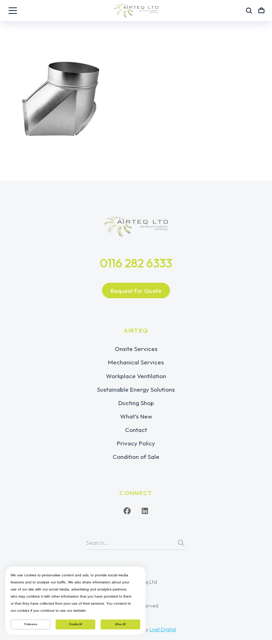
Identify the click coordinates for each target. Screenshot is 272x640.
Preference (30, 624)
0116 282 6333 (136, 263)
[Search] (181, 542)
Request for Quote (136, 290)
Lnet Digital (162, 629)
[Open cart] (261, 10)
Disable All (75, 624)
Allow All (120, 624)
